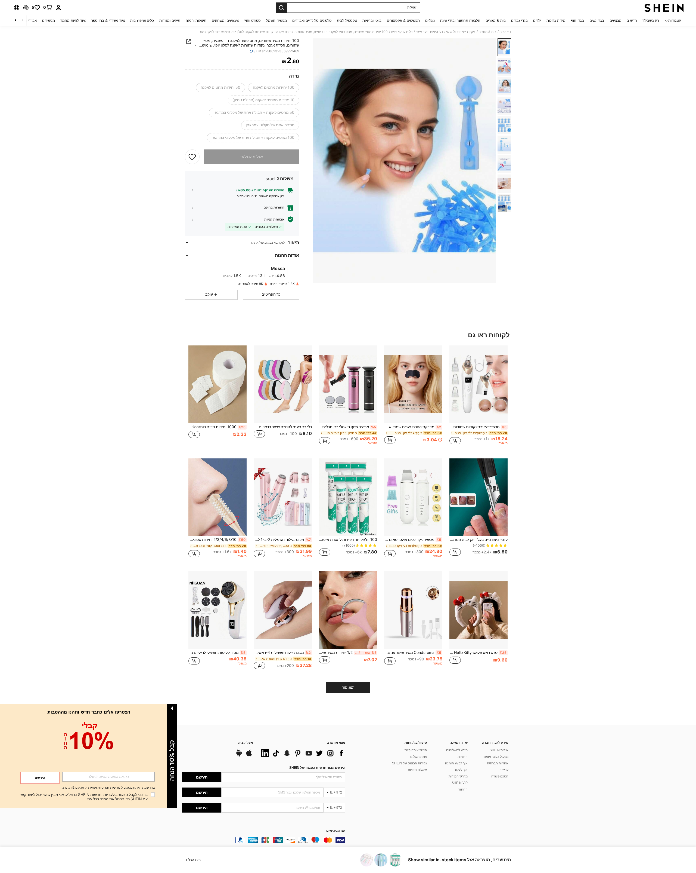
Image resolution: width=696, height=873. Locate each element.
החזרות (463, 757)
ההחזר (463, 789)
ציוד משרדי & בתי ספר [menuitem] (108, 21)
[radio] (273, 87)
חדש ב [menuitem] (632, 21)
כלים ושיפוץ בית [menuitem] (142, 21)
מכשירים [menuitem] (48, 21)
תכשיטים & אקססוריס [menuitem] (403, 21)
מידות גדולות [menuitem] (556, 21)
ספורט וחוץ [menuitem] (252, 21)
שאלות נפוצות (417, 770)
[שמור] (192, 156)
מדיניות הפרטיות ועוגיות (104, 787)
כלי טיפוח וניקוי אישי (429, 32)
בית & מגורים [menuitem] (496, 21)
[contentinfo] (263, 840)
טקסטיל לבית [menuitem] (347, 21)
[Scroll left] (22, 20)
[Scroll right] (16, 20)
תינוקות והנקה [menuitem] (196, 21)
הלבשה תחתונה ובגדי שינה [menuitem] (460, 21)
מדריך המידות (458, 776)
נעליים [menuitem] (430, 21)
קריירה (503, 770)
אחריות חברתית (497, 763)
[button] (26, 7)
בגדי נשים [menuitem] (596, 21)
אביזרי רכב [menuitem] (29, 21)
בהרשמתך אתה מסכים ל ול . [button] (108, 787)
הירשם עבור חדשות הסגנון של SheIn (317, 768)
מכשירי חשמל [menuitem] (276, 21)
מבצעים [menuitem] (616, 21)
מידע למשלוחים (457, 750)
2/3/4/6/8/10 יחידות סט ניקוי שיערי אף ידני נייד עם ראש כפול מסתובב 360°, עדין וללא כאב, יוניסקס (217, 539)
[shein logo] (664, 7)
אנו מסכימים (335, 830)
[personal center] (58, 7)
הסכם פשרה (499, 776)
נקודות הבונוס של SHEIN (409, 763)
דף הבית (505, 32)
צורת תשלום (418, 757)
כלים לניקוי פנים (401, 32)
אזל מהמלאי (251, 156)
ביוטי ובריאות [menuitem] (371, 21)
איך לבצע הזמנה (456, 763)
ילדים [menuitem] (537, 21)
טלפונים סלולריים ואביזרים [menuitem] (311, 21)
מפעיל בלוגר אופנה (495, 757)
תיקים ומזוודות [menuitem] (169, 21)
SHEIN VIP (460, 783)
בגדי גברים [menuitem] (519, 21)
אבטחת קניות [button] (274, 219)
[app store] (249, 756)
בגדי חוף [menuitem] (577, 21)
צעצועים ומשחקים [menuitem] (225, 21)
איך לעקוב (461, 770)
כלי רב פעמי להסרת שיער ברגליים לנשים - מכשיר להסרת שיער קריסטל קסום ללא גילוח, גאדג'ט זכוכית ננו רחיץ (283, 427)
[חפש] (281, 7)
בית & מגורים (487, 32)
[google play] (239, 756)
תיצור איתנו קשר (416, 750)
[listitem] (478, 397)
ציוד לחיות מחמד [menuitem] (73, 21)
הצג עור (348, 687)
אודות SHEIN (499, 750)
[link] (47, 7)
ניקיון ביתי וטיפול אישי (460, 32)
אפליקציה (245, 743)
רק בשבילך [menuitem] (650, 21)
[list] (301, 753)
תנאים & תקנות (73, 787)
